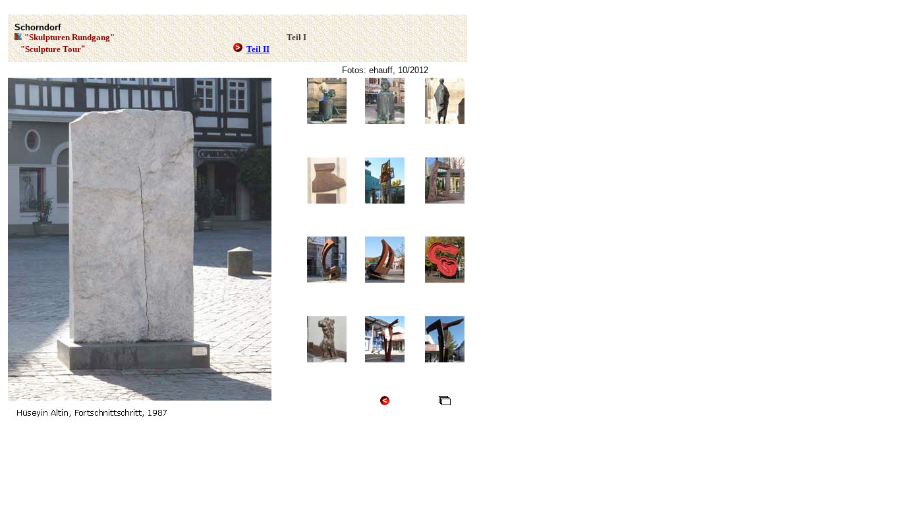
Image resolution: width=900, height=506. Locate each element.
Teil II (257, 49)
